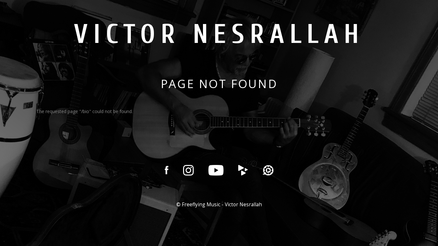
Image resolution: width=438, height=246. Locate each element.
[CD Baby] (243, 170)
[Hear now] (268, 170)
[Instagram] (188, 170)
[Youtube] (215, 170)
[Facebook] (166, 170)
